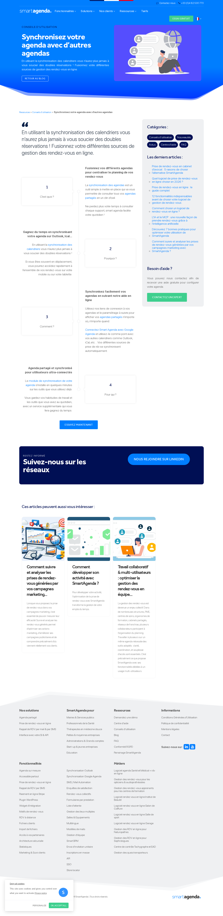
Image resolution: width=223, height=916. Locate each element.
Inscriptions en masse (78, 852)
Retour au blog (35, 78)
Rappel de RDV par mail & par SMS (37, 729)
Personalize (39, 905)
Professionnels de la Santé (80, 723)
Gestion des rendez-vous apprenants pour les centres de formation (134, 790)
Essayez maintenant (79, 424)
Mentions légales (170, 729)
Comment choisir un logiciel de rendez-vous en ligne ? (170, 210)
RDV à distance (27, 817)
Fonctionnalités (64, 11)
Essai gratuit (181, 18)
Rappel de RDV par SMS (32, 788)
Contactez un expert (167, 297)
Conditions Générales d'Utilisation (179, 717)
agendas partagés (111, 317)
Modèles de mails (76, 829)
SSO (69, 864)
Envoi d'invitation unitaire (80, 846)
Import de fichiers (28, 829)
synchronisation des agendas (106, 185)
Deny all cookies (17, 884)
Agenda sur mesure (29, 770)
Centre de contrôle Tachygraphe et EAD (135, 846)
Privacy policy (41, 893)
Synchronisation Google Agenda (84, 776)
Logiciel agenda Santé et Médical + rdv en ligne (134, 772)
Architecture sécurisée (31, 840)
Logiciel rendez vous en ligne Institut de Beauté (135, 798)
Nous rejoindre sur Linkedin (159, 459)
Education (72, 752)
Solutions (87, 11)
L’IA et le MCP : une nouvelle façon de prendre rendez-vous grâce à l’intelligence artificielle (174, 220)
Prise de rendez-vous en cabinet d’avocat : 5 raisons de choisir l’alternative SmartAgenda (172, 169)
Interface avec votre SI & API (33, 735)
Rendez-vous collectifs (79, 794)
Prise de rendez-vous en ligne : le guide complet (172, 189)
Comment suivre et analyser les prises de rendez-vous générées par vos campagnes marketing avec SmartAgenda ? (175, 246)
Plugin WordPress (28, 799)
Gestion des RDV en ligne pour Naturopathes (130, 831)
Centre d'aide (121, 723)
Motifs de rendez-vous (31, 811)
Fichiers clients (27, 823)
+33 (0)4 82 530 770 (192, 3)
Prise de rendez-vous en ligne (35, 723)
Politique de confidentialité (175, 723)
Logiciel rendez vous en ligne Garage (133, 823)
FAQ (183, 144)
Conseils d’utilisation (160, 137)
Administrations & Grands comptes (85, 740)
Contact (165, 735)
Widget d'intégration (30, 805)
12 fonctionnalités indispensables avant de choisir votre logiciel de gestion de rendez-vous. (172, 199)
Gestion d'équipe (76, 835)
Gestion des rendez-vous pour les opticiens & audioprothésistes (132, 781)
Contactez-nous (167, 3)
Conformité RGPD (123, 746)
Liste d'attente (74, 805)
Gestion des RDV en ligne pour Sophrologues (130, 839)
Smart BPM (72, 840)
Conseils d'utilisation (41, 112)
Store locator (73, 870)
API (68, 858)
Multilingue (73, 823)
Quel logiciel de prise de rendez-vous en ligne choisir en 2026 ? (175, 180)
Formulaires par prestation (80, 799)
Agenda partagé (28, 717)
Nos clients (106, 11)
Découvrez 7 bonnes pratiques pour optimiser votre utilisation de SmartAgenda (174, 232)
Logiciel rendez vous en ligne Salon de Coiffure (134, 807)
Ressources (127, 11)
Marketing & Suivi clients (32, 852)
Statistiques (25, 846)
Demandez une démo (125, 717)
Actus (152, 144)
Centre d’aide (168, 144)
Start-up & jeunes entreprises (82, 746)
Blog (116, 735)
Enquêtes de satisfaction (79, 788)
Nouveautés (184, 137)
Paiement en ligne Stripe (32, 794)
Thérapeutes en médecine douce (84, 729)
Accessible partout (29, 776)
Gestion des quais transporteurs (131, 852)
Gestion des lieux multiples (81, 811)
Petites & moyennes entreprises (83, 735)
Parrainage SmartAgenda (127, 752)
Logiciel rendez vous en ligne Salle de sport (134, 816)
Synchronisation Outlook (80, 770)
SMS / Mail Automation (79, 782)
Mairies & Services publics (80, 717)
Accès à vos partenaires (31, 835)
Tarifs (144, 11)
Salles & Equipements (78, 817)
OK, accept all (58, 905)
